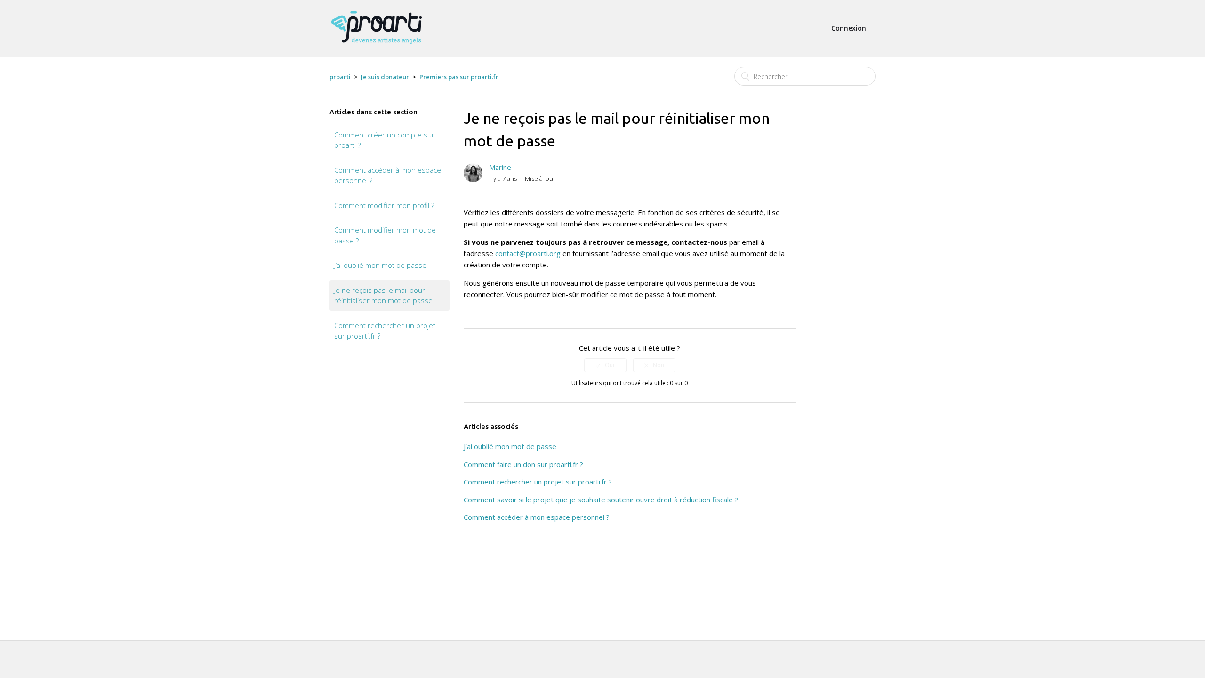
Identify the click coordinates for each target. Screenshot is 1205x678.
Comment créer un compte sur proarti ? (384, 140)
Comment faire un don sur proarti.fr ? (523, 464)
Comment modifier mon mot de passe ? (385, 235)
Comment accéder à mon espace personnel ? (387, 175)
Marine (500, 167)
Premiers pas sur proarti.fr (458, 77)
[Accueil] (376, 48)
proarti (340, 77)
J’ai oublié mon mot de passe (380, 265)
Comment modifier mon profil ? (384, 205)
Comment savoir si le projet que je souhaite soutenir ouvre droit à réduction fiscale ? (601, 499)
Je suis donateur (385, 77)
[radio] (605, 365)
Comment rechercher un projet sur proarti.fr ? (384, 331)
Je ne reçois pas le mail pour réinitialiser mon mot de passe (383, 295)
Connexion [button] (848, 28)
